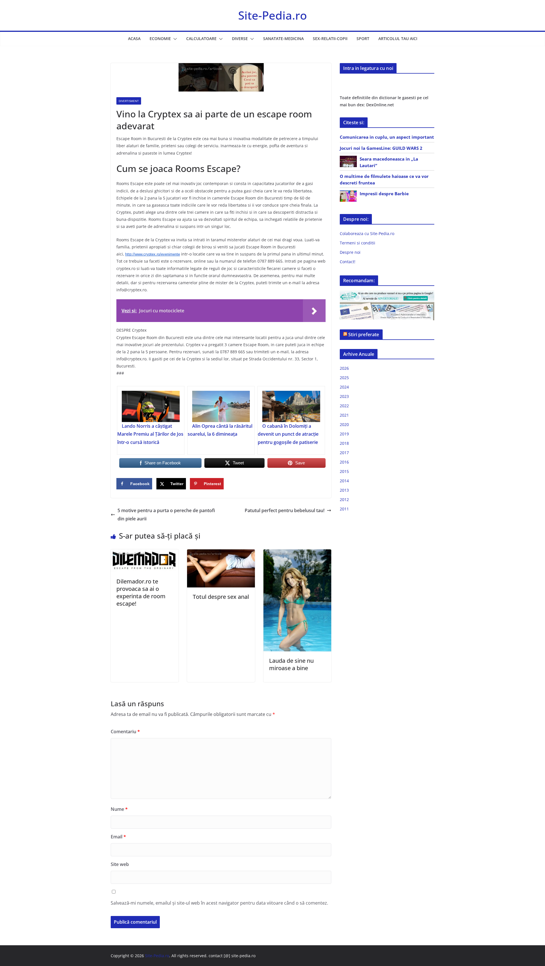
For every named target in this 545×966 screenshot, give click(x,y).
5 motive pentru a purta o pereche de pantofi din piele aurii (166, 514)
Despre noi (350, 252)
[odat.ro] (387, 305)
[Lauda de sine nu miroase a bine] (297, 553)
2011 (344, 509)
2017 (344, 452)
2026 (344, 368)
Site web (120, 864)
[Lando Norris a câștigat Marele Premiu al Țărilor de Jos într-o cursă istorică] (150, 406)
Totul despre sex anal (221, 597)
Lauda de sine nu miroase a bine (291, 664)
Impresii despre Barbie (384, 193)
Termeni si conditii (357, 243)
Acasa (134, 38)
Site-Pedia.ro (272, 15)
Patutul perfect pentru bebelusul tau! (284, 510)
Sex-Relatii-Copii (330, 38)
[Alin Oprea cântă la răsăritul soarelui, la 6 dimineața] (221, 406)
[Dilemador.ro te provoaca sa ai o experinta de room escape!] (145, 553)
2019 (344, 434)
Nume (119, 809)
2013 (344, 490)
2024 (344, 387)
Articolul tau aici (397, 38)
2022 (344, 405)
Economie (160, 38)
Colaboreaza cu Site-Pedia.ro (367, 233)
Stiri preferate (363, 334)
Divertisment (129, 101)
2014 (344, 480)
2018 (344, 443)
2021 (344, 415)
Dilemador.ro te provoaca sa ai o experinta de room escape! (140, 592)
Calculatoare (201, 38)
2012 (344, 499)
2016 (344, 462)
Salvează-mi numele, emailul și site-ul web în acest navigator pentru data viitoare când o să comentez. (219, 903)
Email (118, 837)
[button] (174, 39)
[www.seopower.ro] (387, 293)
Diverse (240, 38)
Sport (363, 38)
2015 (344, 471)
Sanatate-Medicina (283, 38)
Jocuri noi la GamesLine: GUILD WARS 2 (381, 148)
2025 (344, 377)
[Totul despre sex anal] (221, 553)
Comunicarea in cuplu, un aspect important (387, 137)
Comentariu (125, 731)
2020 (344, 424)
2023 (344, 396)
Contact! (347, 261)
